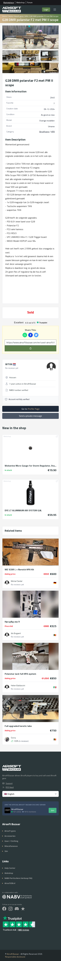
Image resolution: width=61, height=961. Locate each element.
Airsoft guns (18, 16)
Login (46, 9)
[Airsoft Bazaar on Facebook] (4, 909)
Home (4, 16)
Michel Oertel (16, 581)
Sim (6, 851)
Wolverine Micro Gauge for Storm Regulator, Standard (30, 465)
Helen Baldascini (18, 685)
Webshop (20, 2)
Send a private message (30, 416)
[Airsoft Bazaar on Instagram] (10, 909)
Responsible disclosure (15, 956)
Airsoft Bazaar (13, 953)
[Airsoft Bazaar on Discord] (17, 909)
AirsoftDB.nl (10, 883)
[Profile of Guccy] (7, 739)
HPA (26, 16)
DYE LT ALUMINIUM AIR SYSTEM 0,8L (23, 510)
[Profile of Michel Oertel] (7, 583)
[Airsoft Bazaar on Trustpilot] (23, 909)
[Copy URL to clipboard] (30, 348)
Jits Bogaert (16, 633)
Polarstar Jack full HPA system (20, 673)
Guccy (13, 737)
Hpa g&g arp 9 (12, 621)
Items (11, 16)
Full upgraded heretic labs (18, 726)
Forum (29, 2)
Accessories (10, 835)
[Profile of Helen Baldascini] (7, 687)
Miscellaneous (11, 846)
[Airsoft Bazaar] (11, 9)
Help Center (10, 867)
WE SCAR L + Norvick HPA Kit (19, 569)
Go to (31, 409)
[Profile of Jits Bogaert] (7, 635)
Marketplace (8, 2)
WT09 (10, 364)
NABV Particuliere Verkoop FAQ (18, 878)
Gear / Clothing (11, 840)
